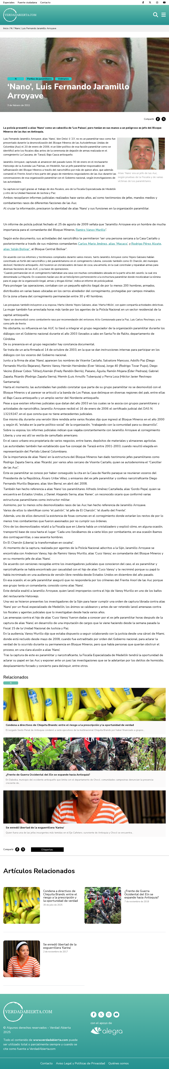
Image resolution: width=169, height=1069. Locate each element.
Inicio (6, 28)
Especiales (9, 2)
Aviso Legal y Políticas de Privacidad (80, 1063)
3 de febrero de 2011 (18, 105)
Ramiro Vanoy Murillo (90, 230)
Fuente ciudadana (27, 2)
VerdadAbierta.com (42, 1049)
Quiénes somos (118, 1063)
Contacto (45, 2)
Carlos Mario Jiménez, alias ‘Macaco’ (103, 244)
